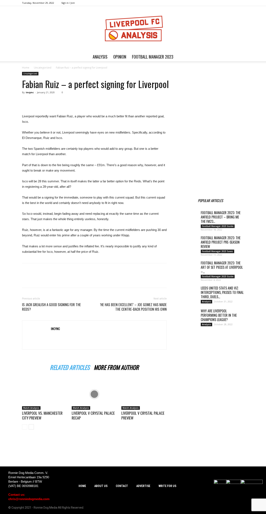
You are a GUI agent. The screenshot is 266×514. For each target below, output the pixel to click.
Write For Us (167, 486)
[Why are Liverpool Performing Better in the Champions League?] (187, 316)
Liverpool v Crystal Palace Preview (142, 415)
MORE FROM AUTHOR (116, 366)
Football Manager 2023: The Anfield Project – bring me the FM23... (220, 217)
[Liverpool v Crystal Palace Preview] (144, 394)
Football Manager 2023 (152, 57)
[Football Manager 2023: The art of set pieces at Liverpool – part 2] (187, 268)
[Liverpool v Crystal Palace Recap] (94, 394)
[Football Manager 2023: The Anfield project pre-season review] (187, 243)
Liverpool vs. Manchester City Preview (42, 415)
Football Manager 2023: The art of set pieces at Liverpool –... (222, 267)
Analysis (100, 57)
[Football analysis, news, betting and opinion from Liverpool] (133, 29)
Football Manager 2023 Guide (217, 226)
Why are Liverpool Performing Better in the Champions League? (219, 315)
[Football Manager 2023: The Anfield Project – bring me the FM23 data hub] (187, 218)
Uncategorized (42, 67)
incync (30, 92)
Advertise (143, 486)
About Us (100, 486)
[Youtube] (241, 3)
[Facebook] (220, 3)
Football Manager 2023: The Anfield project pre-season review (220, 242)
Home (25, 67)
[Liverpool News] (189, 178)
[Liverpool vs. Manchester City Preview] (44, 394)
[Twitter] (234, 3)
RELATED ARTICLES (70, 366)
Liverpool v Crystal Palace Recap (93, 415)
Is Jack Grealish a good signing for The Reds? (51, 307)
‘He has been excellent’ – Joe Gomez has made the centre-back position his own (133, 307)
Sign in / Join (68, 2)
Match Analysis (31, 407)
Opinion (119, 57)
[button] (239, 57)
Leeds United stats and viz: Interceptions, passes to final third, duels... (222, 292)
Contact (122, 486)
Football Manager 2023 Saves (217, 251)
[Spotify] (227, 3)
